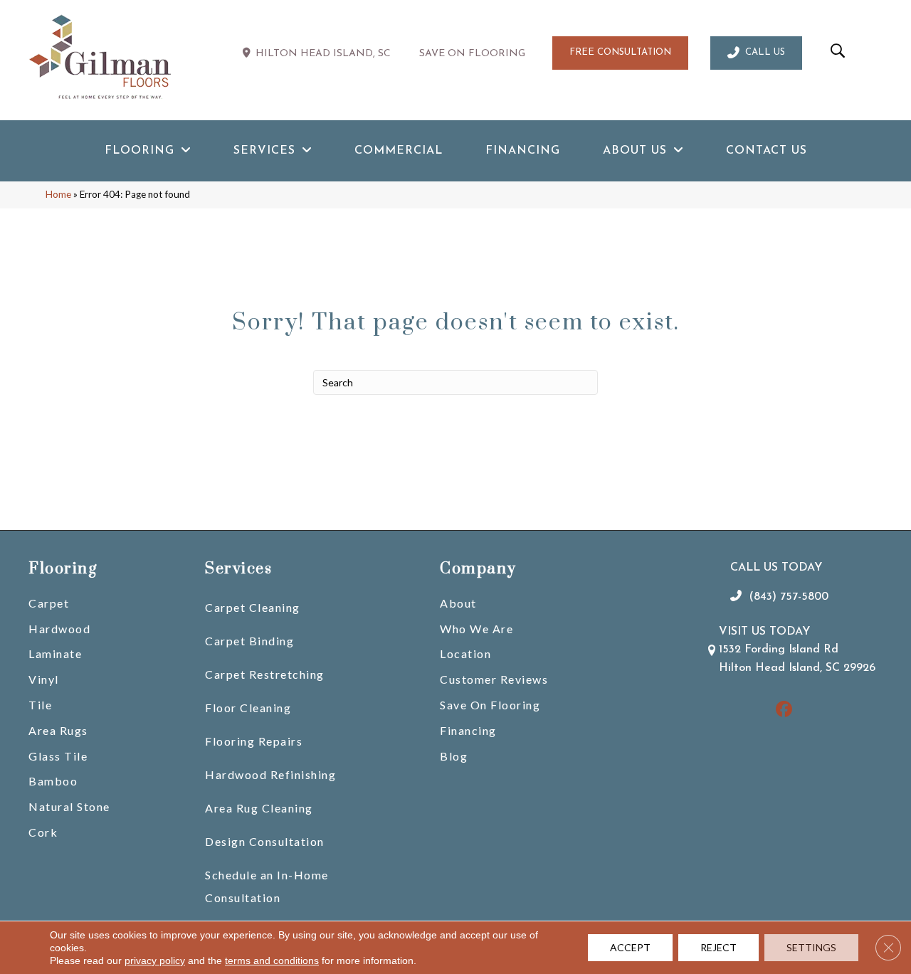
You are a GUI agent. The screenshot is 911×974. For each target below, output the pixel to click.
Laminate (55, 653)
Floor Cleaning (248, 707)
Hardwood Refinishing (270, 774)
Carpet (48, 603)
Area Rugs (58, 730)
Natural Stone (69, 806)
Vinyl (43, 679)
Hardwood (59, 628)
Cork (43, 832)
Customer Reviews (494, 679)
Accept (630, 947)
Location (465, 653)
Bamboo (53, 781)
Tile (40, 704)
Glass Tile (58, 756)
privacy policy (155, 960)
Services (238, 568)
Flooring (62, 568)
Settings (811, 947)
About (458, 603)
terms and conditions (272, 960)
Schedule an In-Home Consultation (267, 886)
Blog (454, 756)
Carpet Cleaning (252, 607)
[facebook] (784, 710)
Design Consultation (265, 841)
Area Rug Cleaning (259, 808)
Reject (718, 947)
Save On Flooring (490, 704)
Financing (468, 730)
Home (58, 194)
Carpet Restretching (265, 674)
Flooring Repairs (253, 741)
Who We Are (476, 628)
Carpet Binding (249, 640)
